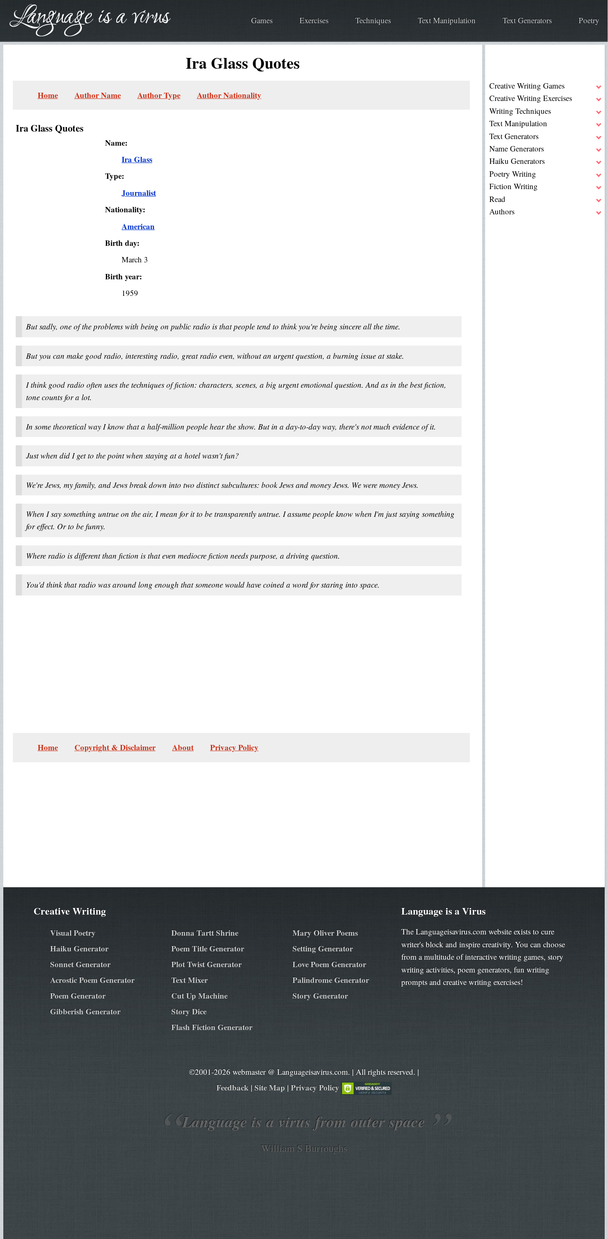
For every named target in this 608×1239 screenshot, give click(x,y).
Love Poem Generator (329, 964)
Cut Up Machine (199, 995)
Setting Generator (322, 948)
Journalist (139, 192)
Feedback (232, 1087)
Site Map (269, 1087)
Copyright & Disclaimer (115, 747)
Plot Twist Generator (206, 964)
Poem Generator (77, 995)
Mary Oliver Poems (325, 932)
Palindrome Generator (330, 979)
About (183, 747)
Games (262, 20)
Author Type (158, 95)
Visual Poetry (73, 932)
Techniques (373, 20)
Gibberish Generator (85, 1011)
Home (48, 95)
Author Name (97, 95)
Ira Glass (137, 159)
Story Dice (188, 1011)
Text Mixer (189, 979)
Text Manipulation (447, 20)
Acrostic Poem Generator (92, 979)
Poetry (589, 20)
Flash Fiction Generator (211, 1026)
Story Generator (320, 995)
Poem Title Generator (207, 948)
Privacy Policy (234, 747)
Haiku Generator (79, 948)
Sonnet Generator (80, 964)
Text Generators (527, 20)
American (138, 226)
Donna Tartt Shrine (204, 932)
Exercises (313, 20)
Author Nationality (229, 95)
